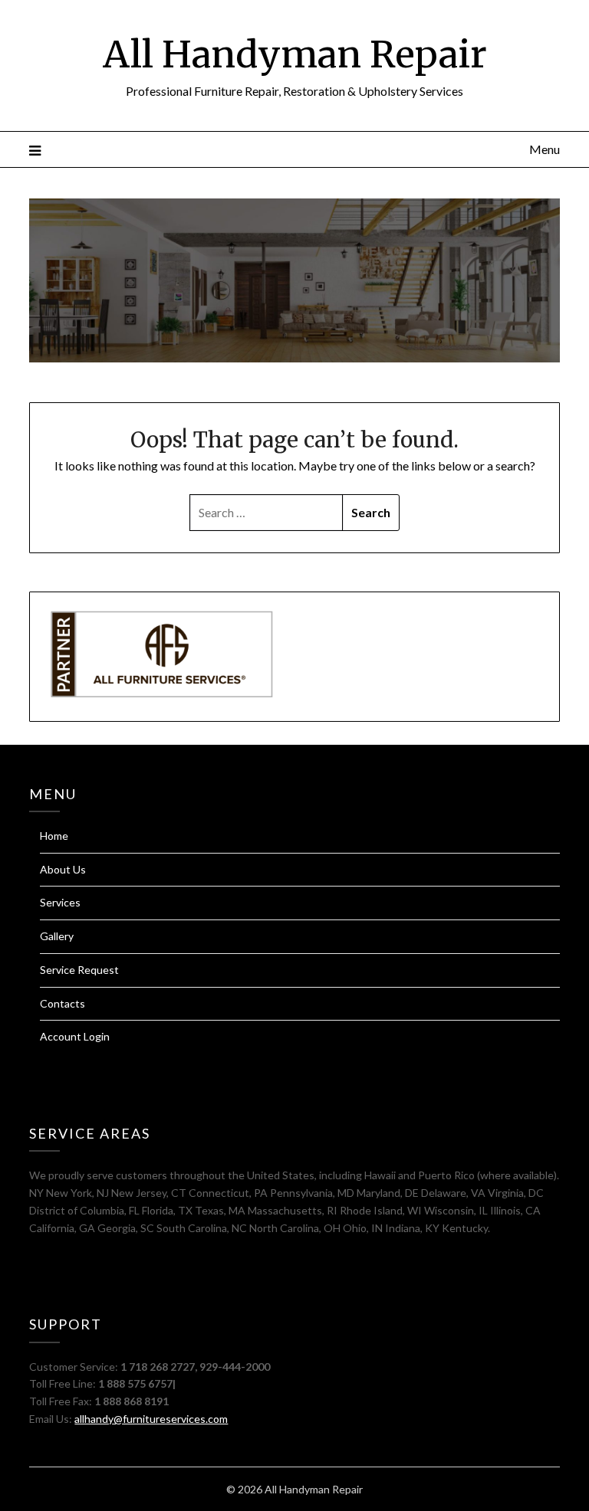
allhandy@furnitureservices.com (151, 1418)
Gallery (57, 935)
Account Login (75, 1036)
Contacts (62, 1003)
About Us (63, 869)
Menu (544, 149)
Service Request (79, 969)
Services (60, 902)
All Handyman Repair (295, 54)
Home (54, 835)
